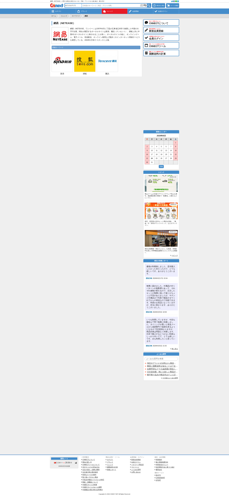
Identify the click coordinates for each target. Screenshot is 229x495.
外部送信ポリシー (162, 465)
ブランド (110, 462)
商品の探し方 (87, 462)
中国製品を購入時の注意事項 (92, 490)
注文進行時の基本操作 (90, 472)
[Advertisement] (96, 94)
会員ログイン (136, 462)
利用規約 (159, 460)
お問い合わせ (136, 472)
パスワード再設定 (137, 465)
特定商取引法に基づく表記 (165, 467)
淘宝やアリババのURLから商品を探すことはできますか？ (162, 363)
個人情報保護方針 (162, 462)
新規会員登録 (136, 460)
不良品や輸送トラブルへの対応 (93, 480)
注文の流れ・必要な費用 (90, 470)
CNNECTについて (88, 460)
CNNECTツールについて (91, 465)
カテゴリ (110, 460)
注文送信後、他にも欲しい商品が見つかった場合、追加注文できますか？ (162, 372)
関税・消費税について (90, 482)
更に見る (175, 349)
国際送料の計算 (112, 467)
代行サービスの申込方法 (90, 467)
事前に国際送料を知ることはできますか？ (162, 366)
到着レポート (111, 470)
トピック (175, 255)
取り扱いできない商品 (90, 477)
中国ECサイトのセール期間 (92, 487)
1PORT (158, 480)
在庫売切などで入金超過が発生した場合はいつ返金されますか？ (162, 369)
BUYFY (158, 475)
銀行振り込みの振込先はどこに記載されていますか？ (162, 375)
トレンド (110, 465)
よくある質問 (136, 470)
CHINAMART (160, 478)
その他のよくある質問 (170, 378)
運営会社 (159, 470)
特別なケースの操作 (89, 475)
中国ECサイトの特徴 (89, 485)
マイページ (135, 467)
